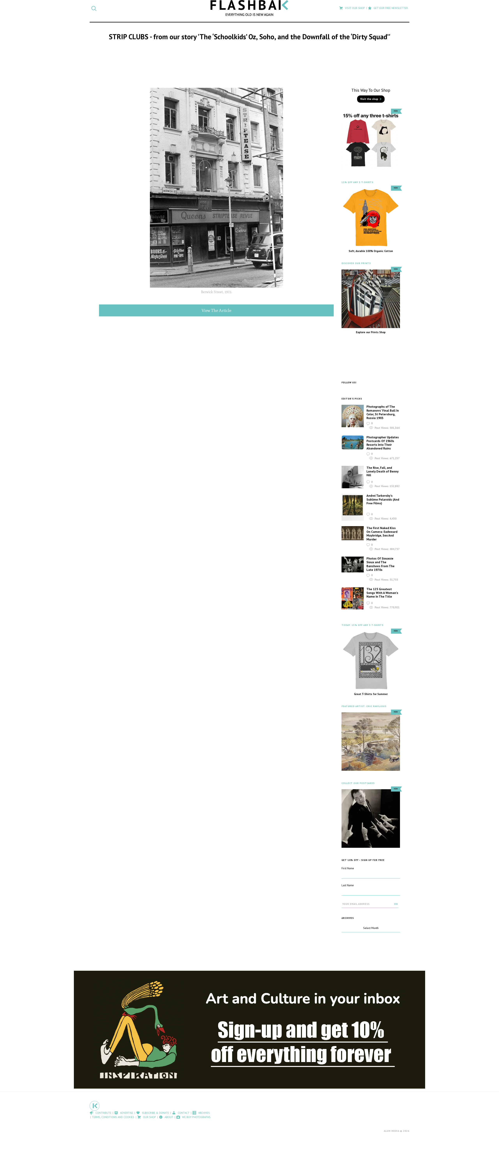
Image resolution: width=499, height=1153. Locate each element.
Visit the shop (369, 99)
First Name (348, 868)
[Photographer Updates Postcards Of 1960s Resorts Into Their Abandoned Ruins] (353, 442)
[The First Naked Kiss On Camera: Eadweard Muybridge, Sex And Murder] (353, 533)
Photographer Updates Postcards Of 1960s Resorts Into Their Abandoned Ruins (382, 442)
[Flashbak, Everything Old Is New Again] (249, 8)
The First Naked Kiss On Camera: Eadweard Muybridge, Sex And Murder (381, 533)
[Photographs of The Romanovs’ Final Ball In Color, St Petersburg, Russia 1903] (353, 416)
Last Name (348, 885)
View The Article (216, 310)
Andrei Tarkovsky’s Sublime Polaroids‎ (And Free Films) (382, 499)
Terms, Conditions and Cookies (113, 1117)
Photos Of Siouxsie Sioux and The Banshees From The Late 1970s (380, 564)
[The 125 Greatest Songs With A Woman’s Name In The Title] (353, 598)
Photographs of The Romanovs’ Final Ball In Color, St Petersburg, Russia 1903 (382, 412)
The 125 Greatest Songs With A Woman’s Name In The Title (382, 592)
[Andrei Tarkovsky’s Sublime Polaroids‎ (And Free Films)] (353, 507)
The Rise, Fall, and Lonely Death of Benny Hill (382, 471)
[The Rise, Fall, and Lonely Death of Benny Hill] (353, 477)
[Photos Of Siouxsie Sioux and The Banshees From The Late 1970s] (353, 564)
